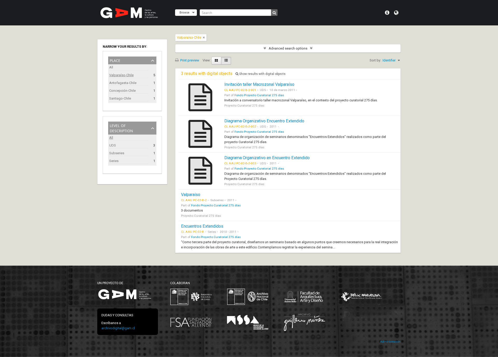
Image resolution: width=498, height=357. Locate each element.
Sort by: (375, 60)
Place (115, 60)
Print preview (189, 60)
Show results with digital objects (262, 74)
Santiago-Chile (120, 98)
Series (114, 161)
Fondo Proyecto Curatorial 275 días (259, 95)
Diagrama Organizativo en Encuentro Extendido (267, 157)
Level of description (121, 128)
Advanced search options (288, 48)
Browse (184, 12)
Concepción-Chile (122, 91)
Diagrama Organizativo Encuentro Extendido (264, 120)
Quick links (387, 12)
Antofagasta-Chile (122, 83)
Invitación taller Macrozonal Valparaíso (259, 84)
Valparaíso (190, 194)
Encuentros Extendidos (202, 226)
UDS (112, 145)
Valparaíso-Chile (121, 75)
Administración (390, 342)
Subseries (116, 153)
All (111, 67)
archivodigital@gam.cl (118, 328)
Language (396, 12)
